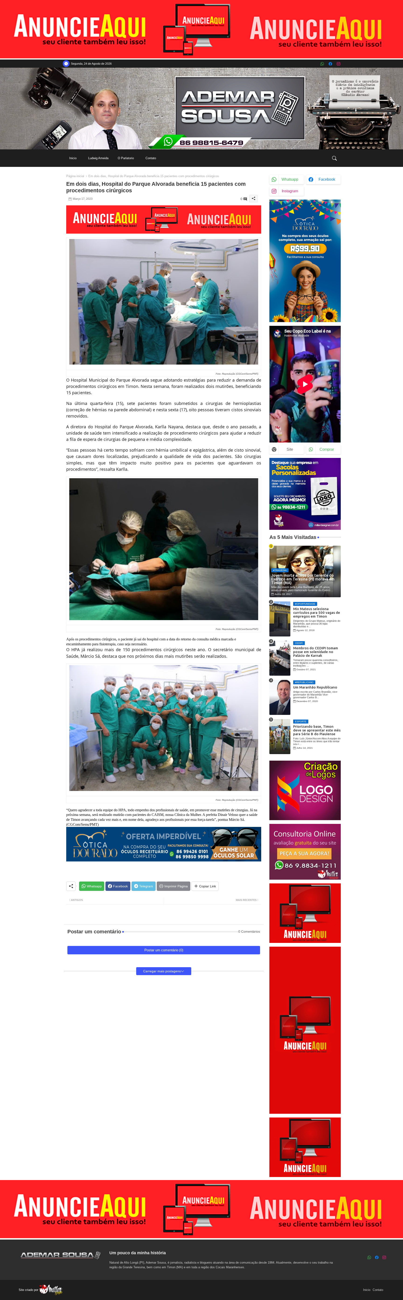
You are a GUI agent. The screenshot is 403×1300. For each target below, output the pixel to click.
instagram (290, 191)
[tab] (73, 158)
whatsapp (289, 179)
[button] (334, 158)
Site (290, 449)
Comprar (327, 449)
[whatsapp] (322, 64)
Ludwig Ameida (98, 158)
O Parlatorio (126, 158)
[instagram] (338, 64)
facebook (327, 179)
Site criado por (29, 1290)
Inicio (72, 158)
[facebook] (330, 64)
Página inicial (75, 176)
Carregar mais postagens (162, 971)
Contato (151, 158)
